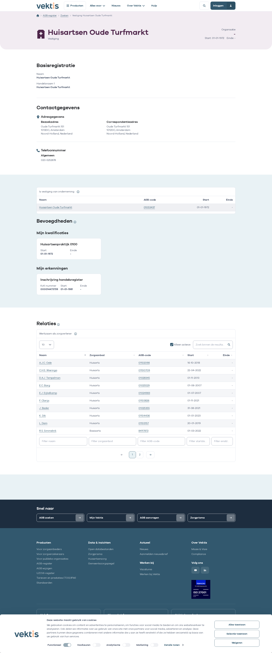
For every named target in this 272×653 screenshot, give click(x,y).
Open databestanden (100, 549)
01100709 (144, 370)
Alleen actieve (182, 344)
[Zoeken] (204, 6)
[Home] (38, 15)
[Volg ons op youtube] (195, 570)
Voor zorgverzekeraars (50, 554)
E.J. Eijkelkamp (48, 392)
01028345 (144, 377)
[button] (85, 355)
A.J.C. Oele (45, 362)
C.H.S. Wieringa (48, 370)
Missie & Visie (199, 549)
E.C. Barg (44, 385)
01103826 (144, 400)
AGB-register (50, 15)
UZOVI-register (46, 573)
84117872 (143, 430)
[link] (150, 454)
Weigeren (237, 642)
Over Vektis (134, 5)
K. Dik (42, 415)
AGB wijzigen (44, 568)
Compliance (198, 554)
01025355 (144, 408)
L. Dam (43, 423)
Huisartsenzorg (97, 558)
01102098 (144, 362)
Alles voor (96, 5)
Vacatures (146, 569)
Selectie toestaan (237, 633)
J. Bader (44, 408)
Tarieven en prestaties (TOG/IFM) (56, 577)
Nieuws (116, 5)
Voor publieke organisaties (52, 558)
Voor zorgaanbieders (49, 549)
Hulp (154, 5)
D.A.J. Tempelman (49, 377)
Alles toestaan (237, 624)
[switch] (97, 645)
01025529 (144, 385)
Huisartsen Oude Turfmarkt (55, 207)
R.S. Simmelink (47, 430)
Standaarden (44, 582)
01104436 (144, 415)
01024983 (144, 392)
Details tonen (172, 645)
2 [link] (139, 454)
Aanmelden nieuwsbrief (154, 554)
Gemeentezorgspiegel (101, 563)
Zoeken (64, 15)
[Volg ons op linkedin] (205, 570)
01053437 (149, 207)
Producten (76, 5)
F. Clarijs (44, 400)
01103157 (144, 423)
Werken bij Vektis (150, 574)
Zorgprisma (95, 554)
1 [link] (132, 454)
